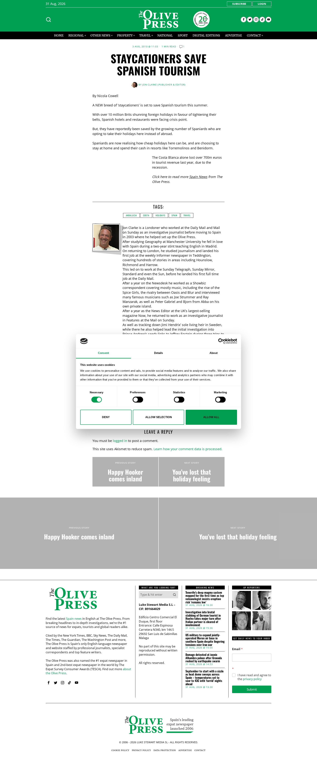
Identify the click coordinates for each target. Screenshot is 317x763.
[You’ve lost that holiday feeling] (192, 472)
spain (174, 215)
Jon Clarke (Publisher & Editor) (163, 84)
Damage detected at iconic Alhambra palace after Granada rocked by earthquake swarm (203, 658)
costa (146, 215)
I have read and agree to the (254, 677)
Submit (252, 689)
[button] (174, 594)
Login (262, 4)
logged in (120, 440)
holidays (160, 215)
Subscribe (239, 4)
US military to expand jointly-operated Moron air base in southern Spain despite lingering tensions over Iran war (205, 639)
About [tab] (213, 353)
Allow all (211, 417)
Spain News (198, 176)
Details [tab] (158, 353)
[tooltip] (243, 19)
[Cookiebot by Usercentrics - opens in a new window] (221, 341)
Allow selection (158, 417)
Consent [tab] (103, 353)
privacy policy (252, 679)
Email (237, 649)
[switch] (138, 400)
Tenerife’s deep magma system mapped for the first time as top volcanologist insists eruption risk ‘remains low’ (204, 597)
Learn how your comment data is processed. (188, 449)
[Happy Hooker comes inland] (125, 472)
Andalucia (131, 215)
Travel (187, 215)
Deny (106, 417)
